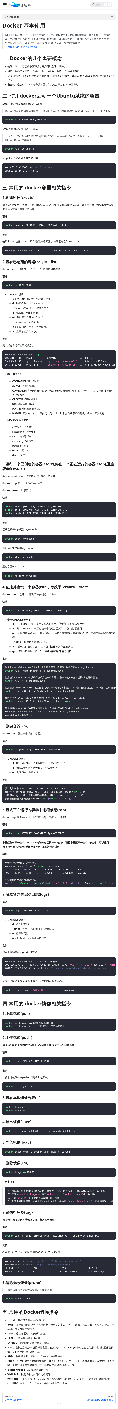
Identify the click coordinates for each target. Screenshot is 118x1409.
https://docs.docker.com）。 (24, 47)
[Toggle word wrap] (106, 354)
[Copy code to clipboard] (111, 119)
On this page (11, 16)
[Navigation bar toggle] (4, 4)
